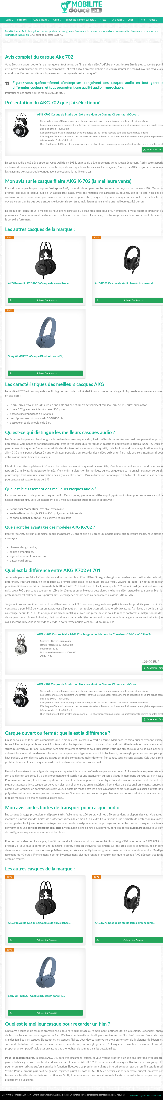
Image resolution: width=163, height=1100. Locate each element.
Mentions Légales (138, 1096)
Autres (152, 20)
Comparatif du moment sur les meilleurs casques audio (102, 31)
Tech (142, 20)
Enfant (131, 20)
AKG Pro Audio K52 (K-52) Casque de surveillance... (39, 283)
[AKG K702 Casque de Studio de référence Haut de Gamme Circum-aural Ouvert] (21, 125)
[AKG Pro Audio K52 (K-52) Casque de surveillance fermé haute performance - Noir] (45, 260)
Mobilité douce (12, 31)
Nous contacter (154, 1096)
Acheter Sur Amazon (47, 300)
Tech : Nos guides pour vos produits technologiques (47, 31)
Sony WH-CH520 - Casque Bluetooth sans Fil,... (36, 356)
